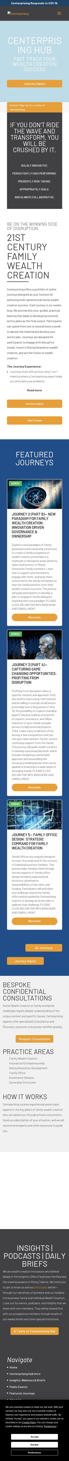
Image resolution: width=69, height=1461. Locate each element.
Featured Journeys (22, 1393)
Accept (34, 1437)
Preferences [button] (50, 1426)
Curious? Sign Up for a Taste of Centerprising (27, 107)
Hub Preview (34, 420)
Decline (34, 1445)
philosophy (40, 1287)
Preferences (34, 1452)
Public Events (18, 1386)
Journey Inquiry (34, 84)
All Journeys (43, 948)
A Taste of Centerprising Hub (34, 1331)
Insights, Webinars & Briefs (27, 1380)
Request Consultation (34, 1039)
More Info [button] (34, 617)
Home (13, 1367)
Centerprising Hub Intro (25, 1373)
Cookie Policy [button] (29, 1422)
